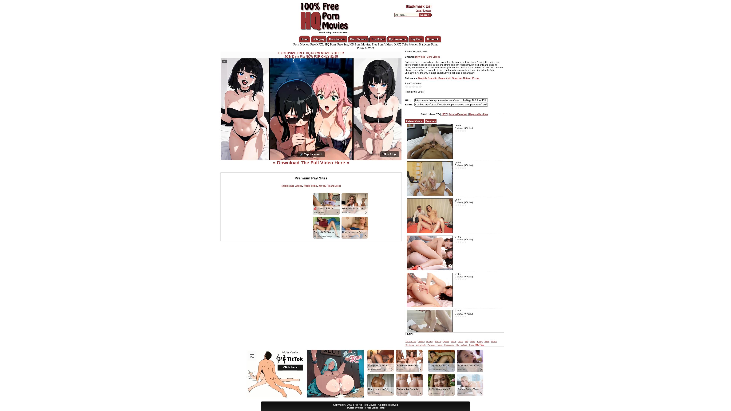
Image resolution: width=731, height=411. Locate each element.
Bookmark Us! (419, 6)
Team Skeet (334, 186)
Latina (460, 341)
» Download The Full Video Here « (311, 162)
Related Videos (414, 121)
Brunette (432, 78)
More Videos (433, 57)
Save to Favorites (458, 114)
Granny (429, 341)
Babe (471, 345)
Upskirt (446, 341)
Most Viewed (358, 39)
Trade (382, 408)
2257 (444, 114)
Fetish (494, 341)
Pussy (475, 78)
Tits (457, 345)
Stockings (409, 345)
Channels (433, 39)
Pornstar (431, 345)
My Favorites (397, 39)
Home (304, 39)
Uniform (421, 341)
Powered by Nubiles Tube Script (362, 408)
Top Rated (378, 39)
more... (479, 344)
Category (319, 39)
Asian (453, 341)
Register (427, 10)
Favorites (430, 121)
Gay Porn (416, 39)
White (486, 341)
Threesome (449, 345)
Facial (439, 345)
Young (480, 341)
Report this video (478, 114)
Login (418, 10)
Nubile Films (310, 186)
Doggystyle (444, 78)
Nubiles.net (288, 186)
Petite (472, 341)
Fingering (457, 78)
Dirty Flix (420, 57)
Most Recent (337, 39)
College (464, 345)
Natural (467, 78)
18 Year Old (410, 341)
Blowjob (422, 78)
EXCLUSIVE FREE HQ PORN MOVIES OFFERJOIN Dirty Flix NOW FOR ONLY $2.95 (311, 55)
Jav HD (322, 186)
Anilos (298, 186)
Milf (466, 341)
